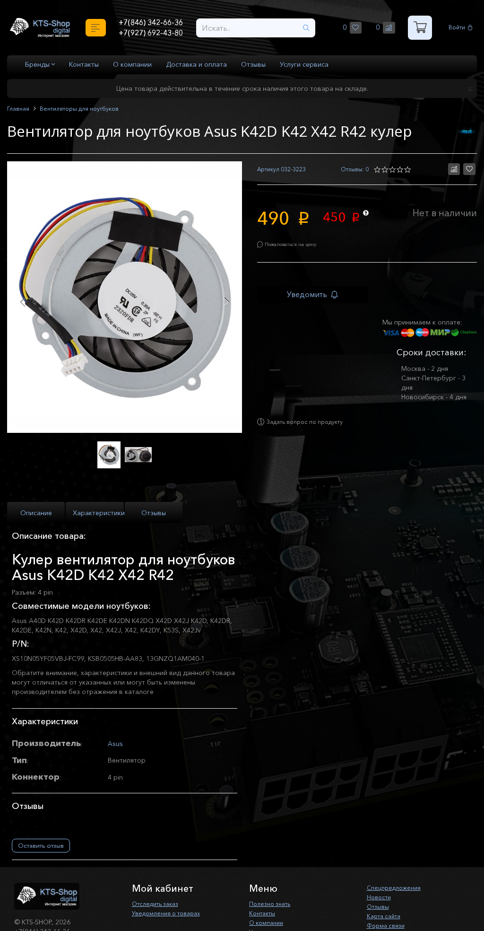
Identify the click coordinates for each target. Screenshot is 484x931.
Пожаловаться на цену (297, 247)
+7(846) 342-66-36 (151, 22)
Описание (36, 513)
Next (226, 302)
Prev (22, 302)
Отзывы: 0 (353, 169)
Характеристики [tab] (98, 513)
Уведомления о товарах (170, 913)
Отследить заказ (159, 903)
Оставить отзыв (41, 845)
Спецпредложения (397, 887)
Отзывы (253, 64)
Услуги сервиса (304, 64)
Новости (380, 897)
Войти (458, 28)
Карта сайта (386, 916)
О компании (132, 64)
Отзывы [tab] (153, 513)
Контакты (84, 64)
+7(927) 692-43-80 (151, 33)
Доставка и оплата (196, 64)
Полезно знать (272, 903)
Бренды (38, 64)
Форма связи (388, 925)
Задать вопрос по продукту (312, 431)
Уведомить (315, 299)
